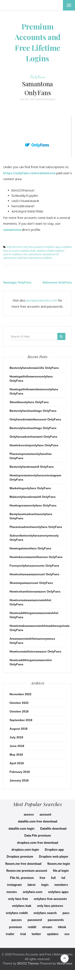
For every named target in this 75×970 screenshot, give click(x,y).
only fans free (14, 247)
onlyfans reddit (45, 250)
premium (15, 927)
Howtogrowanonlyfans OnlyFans (33, 505)
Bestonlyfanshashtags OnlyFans (33, 410)
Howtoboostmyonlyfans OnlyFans (34, 445)
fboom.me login (58, 863)
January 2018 (19, 780)
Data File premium (37, 835)
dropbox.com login (25, 849)
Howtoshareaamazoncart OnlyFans (34, 574)
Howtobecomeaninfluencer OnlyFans (36, 557)
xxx (66, 934)
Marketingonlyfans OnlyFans (30, 488)
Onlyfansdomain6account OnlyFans (35, 419)
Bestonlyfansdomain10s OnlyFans (34, 367)
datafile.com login (21, 828)
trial (23, 934)
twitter (36, 934)
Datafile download (53, 828)
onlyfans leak (27, 250)
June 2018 (17, 746)
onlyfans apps (53, 247)
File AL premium (22, 878)
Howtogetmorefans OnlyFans (30, 548)
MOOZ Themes (28, 963)
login (45, 884)
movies (11, 892)
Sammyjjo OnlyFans (17, 282)
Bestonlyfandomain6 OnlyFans (32, 466)
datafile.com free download (37, 821)
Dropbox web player (53, 856)
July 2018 (16, 737)
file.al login (61, 870)
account (45, 814)
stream (47, 927)
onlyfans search (45, 913)
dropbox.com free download (37, 842)
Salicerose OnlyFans (57, 282)
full (53, 878)
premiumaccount (45, 99)
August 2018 (19, 728)
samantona (12, 229)
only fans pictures (33, 247)
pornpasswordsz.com (41, 300)
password (35, 920)
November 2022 (20, 694)
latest (31, 884)
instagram (14, 884)
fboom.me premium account (26, 870)
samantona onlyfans (40, 258)
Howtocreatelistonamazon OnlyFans (35, 651)
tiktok (62, 927)
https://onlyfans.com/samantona (29, 173)
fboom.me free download (23, 863)
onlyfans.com (20, 254)
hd (63, 878)
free (42, 878)
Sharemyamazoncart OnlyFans (31, 583)
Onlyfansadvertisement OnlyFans (33, 436)
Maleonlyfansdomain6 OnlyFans (33, 496)
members (61, 884)
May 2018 (16, 754)
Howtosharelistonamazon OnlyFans (35, 591)
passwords (56, 920)
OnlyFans (37, 76)
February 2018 (20, 771)
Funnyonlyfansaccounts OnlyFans (34, 565)
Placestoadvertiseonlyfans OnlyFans (36, 527)
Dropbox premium (20, 856)
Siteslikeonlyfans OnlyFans (29, 402)
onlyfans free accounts (50, 899)
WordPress (64, 963)
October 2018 (19, 711)
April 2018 (17, 763)
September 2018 (21, 720)
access (29, 814)
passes (16, 920)
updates (53, 934)
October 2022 (19, 702)
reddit (32, 927)
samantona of (50, 254)
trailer (10, 934)
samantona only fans (15, 258)
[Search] (61, 336)
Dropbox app (54, 849)
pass (65, 913)
